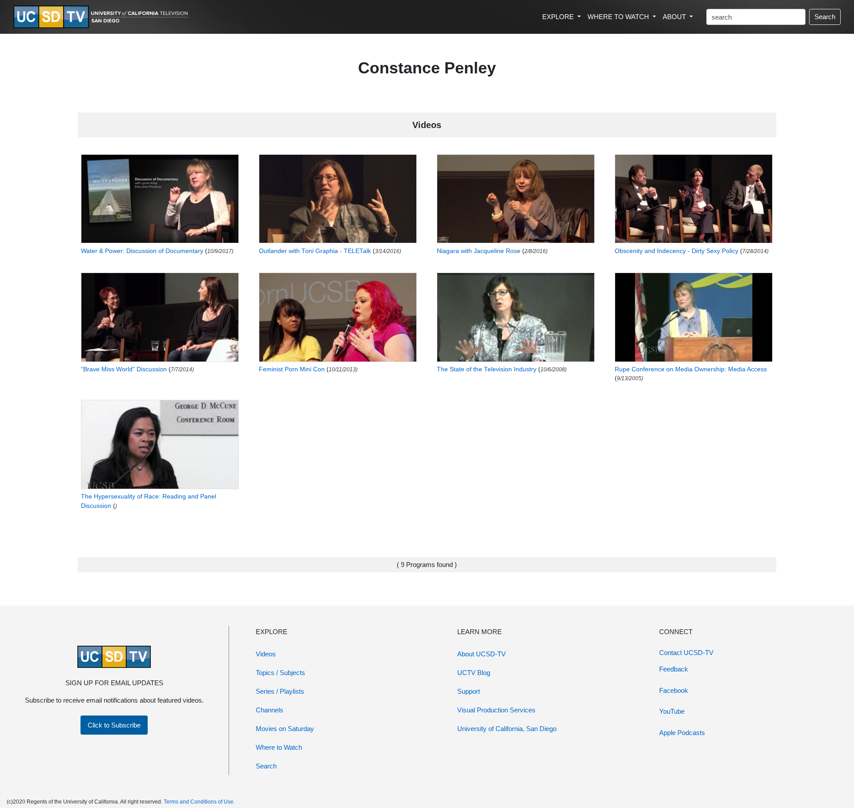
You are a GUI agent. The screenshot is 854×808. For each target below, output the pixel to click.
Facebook (673, 690)
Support (468, 691)
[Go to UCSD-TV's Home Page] (102, 17)
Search (824, 16)
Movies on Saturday (285, 728)
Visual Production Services (496, 710)
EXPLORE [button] (559, 16)
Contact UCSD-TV (686, 652)
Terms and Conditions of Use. (199, 802)
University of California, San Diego (506, 728)
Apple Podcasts (682, 732)
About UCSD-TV (481, 654)
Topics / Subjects (280, 672)
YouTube (672, 711)
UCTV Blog (473, 672)
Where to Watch (279, 747)
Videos (266, 654)
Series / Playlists (280, 691)
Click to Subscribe (114, 725)
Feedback (673, 669)
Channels (269, 710)
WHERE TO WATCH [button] (619, 16)
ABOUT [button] (675, 16)
